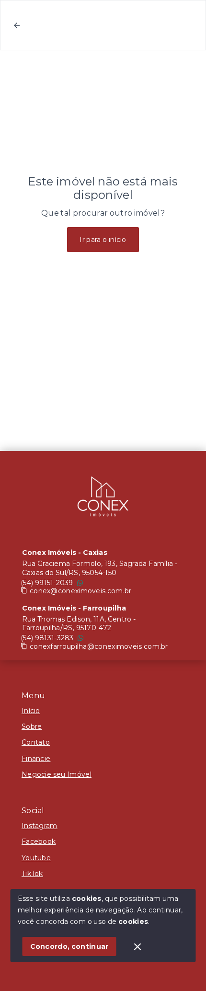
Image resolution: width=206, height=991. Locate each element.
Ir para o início (103, 239)
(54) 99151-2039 (47, 582)
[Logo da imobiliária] (103, 498)
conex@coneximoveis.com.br (81, 591)
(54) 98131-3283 (47, 638)
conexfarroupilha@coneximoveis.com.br (99, 646)
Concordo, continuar (69, 946)
